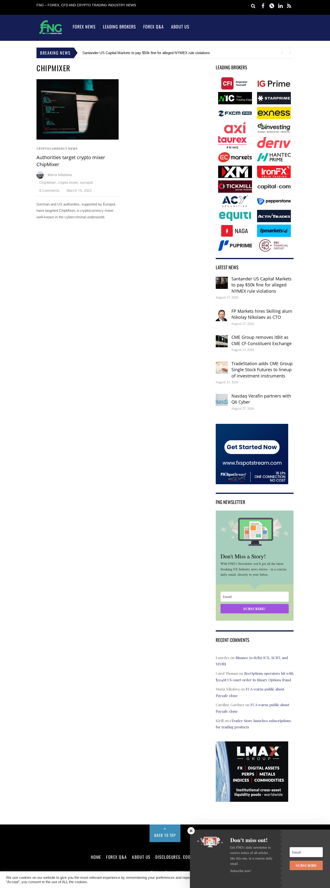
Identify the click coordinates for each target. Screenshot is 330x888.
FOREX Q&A (116, 857)
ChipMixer (47, 182)
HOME (96, 857)
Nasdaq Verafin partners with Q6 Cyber (261, 399)
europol (86, 182)
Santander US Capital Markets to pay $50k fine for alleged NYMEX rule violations (146, 53)
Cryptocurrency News (57, 149)
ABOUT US (141, 857)
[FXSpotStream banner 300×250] (252, 481)
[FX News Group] (50, 33)
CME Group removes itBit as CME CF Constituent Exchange (261, 340)
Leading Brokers (119, 26)
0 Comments (49, 190)
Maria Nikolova (60, 174)
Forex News (84, 26)
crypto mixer (68, 182)
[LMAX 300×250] (252, 798)
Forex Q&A (153, 26)
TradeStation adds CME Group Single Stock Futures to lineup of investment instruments (262, 370)
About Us (180, 26)
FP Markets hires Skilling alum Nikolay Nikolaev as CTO (261, 314)
